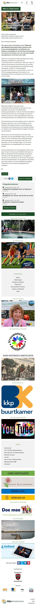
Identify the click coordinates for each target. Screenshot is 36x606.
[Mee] (5, 590)
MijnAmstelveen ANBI (10, 462)
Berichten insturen (9, 455)
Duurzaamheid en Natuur (18, 287)
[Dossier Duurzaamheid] (18, 482)
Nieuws (18, 277)
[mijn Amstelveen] (10, 2)
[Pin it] (28, 563)
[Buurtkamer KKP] (14, 590)
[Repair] (18, 491)
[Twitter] (12, 178)
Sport (18, 291)
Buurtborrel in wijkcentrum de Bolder (13, 202)
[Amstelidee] (31, 590)
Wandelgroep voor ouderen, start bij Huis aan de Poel (18, 195)
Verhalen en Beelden (18, 282)
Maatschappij (18, 280)
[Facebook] (9, 178)
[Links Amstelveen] (18, 473)
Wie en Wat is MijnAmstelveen (12, 459)
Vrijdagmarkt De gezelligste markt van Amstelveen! (17, 189)
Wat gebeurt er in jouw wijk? (17, 214)
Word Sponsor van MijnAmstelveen (14, 452)
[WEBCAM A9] (18, 497)
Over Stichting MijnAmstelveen (13, 450)
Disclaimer (7, 464)
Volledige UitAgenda (9, 208)
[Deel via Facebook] (18, 563)
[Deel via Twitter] (22, 563)
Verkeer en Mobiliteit (18, 289)
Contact (6, 457)
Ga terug (4, 174)
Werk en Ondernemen (11, 34)
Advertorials (7, 448)
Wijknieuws (18, 284)
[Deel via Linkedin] (25, 563)
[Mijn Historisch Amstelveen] (18, 367)
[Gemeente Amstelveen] (18, 576)
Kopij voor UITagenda (25, 178)
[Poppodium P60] (22, 590)
